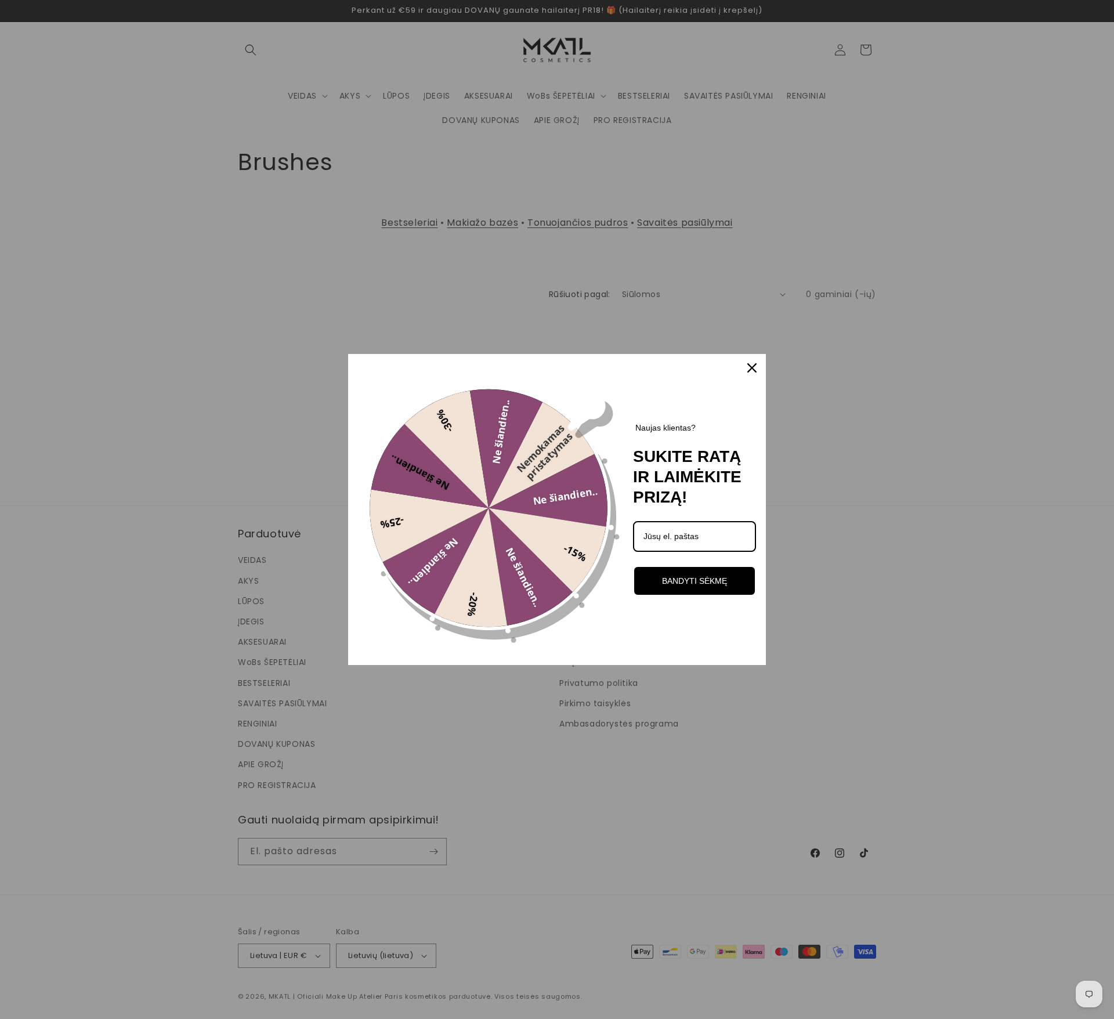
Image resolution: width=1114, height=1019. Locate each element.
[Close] (752, 368)
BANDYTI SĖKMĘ (694, 581)
